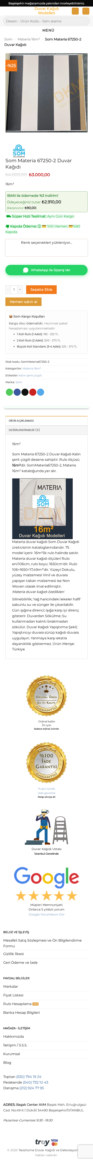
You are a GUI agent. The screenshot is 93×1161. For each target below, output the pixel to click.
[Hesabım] (75, 11)
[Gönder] (84, 21)
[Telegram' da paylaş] (40, 392)
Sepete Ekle (41, 289)
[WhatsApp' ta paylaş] (9, 392)
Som (8, 39)
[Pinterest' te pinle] (32, 392)
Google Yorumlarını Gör (47, 914)
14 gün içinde (46, 788)
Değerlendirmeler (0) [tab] (24, 430)
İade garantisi (46, 793)
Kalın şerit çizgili (30, 375)
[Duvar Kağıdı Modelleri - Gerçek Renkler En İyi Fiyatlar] (46, 11)
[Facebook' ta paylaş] (17, 392)
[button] (5, 12)
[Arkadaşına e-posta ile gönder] (25, 392)
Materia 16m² (29, 39)
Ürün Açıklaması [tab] (21, 421)
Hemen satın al (23, 302)
